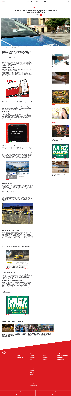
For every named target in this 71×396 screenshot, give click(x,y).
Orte (37, 1)
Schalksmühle (32, 383)
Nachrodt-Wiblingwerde (33, 376)
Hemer (31, 361)
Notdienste (45, 359)
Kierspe (31, 366)
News (28, 1)
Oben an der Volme (33, 380)
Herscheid (31, 363)
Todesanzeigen (45, 361)
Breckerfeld (32, 355)
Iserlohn (31, 364)
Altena (31, 353)
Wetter (44, 363)
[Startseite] (3, 2)
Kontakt (18, 351)
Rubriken (32, 1)
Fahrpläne (44, 355)
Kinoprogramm (45, 357)
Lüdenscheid (32, 368)
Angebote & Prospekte (46, 353)
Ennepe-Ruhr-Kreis (33, 357)
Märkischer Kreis (32, 374)
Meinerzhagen (32, 372)
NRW (31, 378)
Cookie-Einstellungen (60, 359)
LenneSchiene (32, 370)
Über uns (18, 353)
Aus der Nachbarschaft (35, 7)
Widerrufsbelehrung (60, 357)
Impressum (58, 351)
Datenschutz (59, 353)
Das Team (18, 355)
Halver (31, 359)
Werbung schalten (20, 357)
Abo (41, 1)
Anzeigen (44, 364)
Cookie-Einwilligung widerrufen (62, 361)
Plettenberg (32, 381)
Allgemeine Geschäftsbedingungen (62, 355)
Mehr (45, 1)
